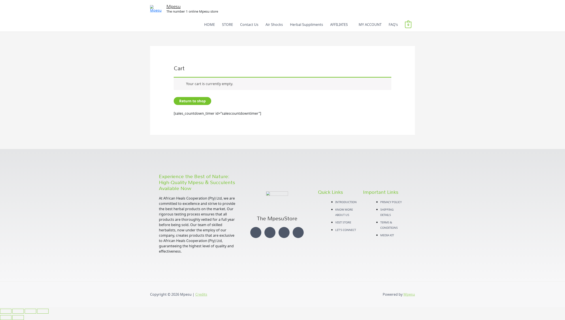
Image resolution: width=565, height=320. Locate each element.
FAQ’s (393, 24)
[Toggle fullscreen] (18, 311)
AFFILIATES (339, 24)
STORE (227, 24)
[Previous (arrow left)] (5, 317)
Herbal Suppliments (306, 24)
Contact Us (249, 24)
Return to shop (192, 101)
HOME (209, 24)
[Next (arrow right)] (18, 317)
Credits (201, 294)
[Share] (30, 311)
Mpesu (173, 6)
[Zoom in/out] (5, 311)
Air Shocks (274, 24)
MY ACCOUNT (370, 24)
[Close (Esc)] (43, 311)
